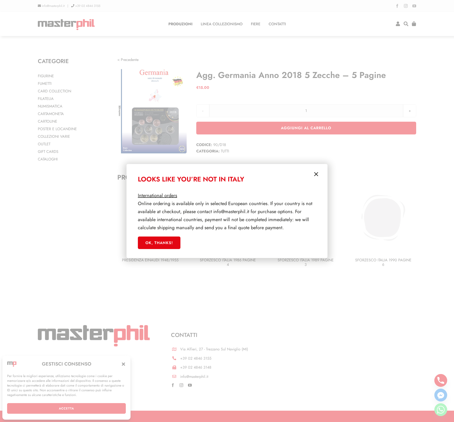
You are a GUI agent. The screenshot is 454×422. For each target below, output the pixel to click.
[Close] (316, 174)
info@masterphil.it (231, 211)
